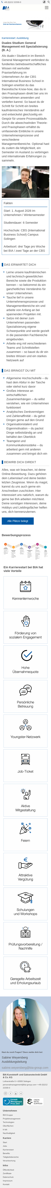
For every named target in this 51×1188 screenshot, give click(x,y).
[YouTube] (15, 1095)
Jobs (5, 1146)
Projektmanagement (11, 1119)
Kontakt (6, 1184)
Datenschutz (8, 1177)
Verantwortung (9, 1161)
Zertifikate (7, 1173)
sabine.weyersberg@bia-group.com (25, 1067)
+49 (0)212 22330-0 (12, 2)
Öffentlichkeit (8, 1170)
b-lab (5, 1129)
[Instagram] (5, 1095)
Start (5, 1142)
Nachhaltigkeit (9, 1133)
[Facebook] (10, 1095)
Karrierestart (8, 1150)
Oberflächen (8, 1126)
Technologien (8, 1122)
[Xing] (21, 1095)
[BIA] (44, 3)
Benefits (6, 1153)
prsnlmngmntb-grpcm (20, 1085)
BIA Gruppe (8, 1115)
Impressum (8, 1181)
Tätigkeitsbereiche (11, 1157)
